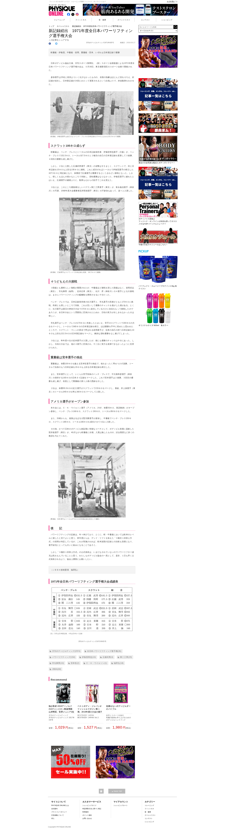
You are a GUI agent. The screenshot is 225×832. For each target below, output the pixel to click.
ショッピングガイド (89, 805)
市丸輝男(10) (58, 663)
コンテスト (145, 20)
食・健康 (102, 20)
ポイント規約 (87, 815)
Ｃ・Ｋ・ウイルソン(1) (96, 663)
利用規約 (85, 812)
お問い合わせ (87, 818)
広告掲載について (57, 815)
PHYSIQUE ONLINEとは (60, 805)
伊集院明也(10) (89, 657)
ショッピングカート (121, 805)
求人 (52, 818)
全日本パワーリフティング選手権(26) (104, 651)
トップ (51, 26)
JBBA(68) (56, 669)
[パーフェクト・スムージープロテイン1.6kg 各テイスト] (158, 269)
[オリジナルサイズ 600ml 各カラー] (158, 308)
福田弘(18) (119, 663)
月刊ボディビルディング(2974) (66, 651)
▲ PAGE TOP (117, 791)
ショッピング (166, 20)
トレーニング (59, 20)
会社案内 (54, 809)
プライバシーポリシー (59, 812)
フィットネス (80, 20)
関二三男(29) (126, 657)
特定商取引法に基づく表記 (91, 809)
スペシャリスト (123, 20)
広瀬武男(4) (108, 657)
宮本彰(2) (75, 663)
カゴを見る (171, 1)
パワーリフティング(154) (63, 657)
